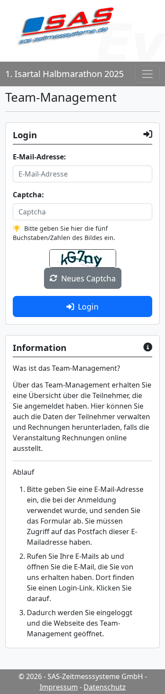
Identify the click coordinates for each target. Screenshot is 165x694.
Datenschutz (105, 687)
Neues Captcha (88, 278)
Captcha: (28, 194)
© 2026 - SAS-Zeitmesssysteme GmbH (80, 676)
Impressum (59, 687)
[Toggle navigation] (147, 74)
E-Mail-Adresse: (39, 157)
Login (88, 306)
